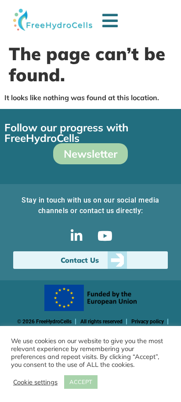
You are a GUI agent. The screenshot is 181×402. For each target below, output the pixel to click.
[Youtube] (105, 236)
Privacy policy (147, 322)
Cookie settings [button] (35, 382)
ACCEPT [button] (80, 381)
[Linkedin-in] (76, 236)
